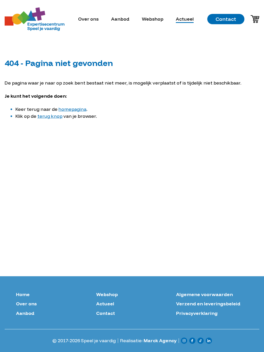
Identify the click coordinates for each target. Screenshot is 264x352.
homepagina (72, 109)
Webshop (152, 19)
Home (23, 294)
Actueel (185, 19)
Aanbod (120, 19)
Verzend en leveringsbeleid (208, 304)
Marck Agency (160, 340)
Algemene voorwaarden (204, 294)
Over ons (88, 19)
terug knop (49, 116)
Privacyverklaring (197, 313)
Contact (226, 19)
